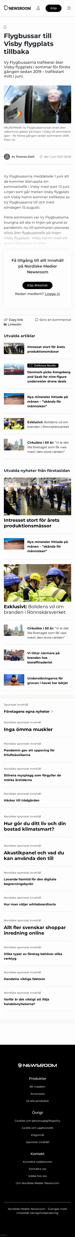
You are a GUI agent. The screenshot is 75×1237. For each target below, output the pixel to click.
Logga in (52, 294)
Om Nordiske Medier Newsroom (37, 1183)
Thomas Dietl (25, 156)
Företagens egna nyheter (27, 711)
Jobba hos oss (37, 1176)
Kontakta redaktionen (37, 1161)
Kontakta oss (37, 1169)
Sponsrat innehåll (37, 1142)
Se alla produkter (37, 1101)
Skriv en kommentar (55, 320)
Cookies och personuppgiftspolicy (37, 1120)
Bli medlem (37, 1086)
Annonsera (37, 1094)
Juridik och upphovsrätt (37, 1128)
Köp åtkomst (37, 285)
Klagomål (37, 1135)
